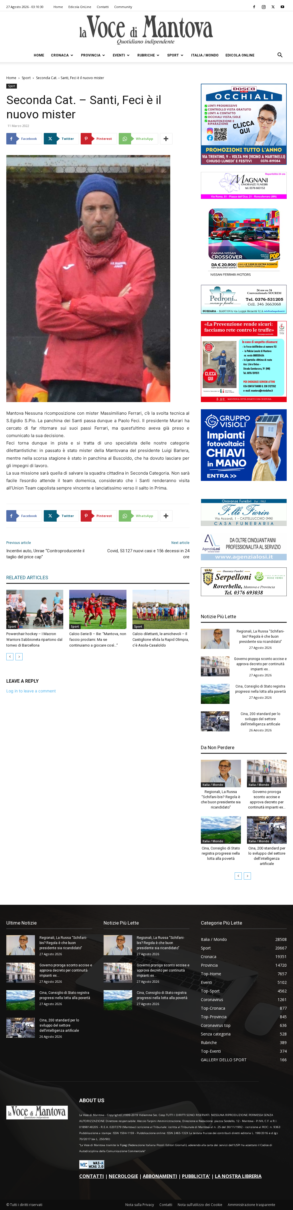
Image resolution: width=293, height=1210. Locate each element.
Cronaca (60, 55)
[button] (280, 55)
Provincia (90, 55)
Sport (173, 55)
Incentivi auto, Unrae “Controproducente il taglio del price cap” (45, 553)
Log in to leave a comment (31, 690)
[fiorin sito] (244, 524)
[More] (166, 138)
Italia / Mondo (205, 55)
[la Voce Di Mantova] (146, 30)
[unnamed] (244, 558)
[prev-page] (9, 656)
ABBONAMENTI (160, 1176)
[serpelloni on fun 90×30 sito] (244, 594)
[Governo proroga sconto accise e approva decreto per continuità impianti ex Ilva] (215, 666)
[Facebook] (254, 7)
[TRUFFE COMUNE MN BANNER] (244, 400)
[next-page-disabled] (19, 656)
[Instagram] (263, 7)
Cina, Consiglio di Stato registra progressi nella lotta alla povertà (221, 853)
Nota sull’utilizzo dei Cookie (200, 1204)
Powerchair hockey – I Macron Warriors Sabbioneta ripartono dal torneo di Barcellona (34, 639)
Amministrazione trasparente (251, 1204)
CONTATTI (91, 1176)
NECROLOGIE (123, 1176)
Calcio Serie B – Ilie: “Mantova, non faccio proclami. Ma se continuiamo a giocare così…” (97, 639)
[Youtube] (282, 7)
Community (123, 7)
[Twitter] (273, 7)
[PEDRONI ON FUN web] (244, 312)
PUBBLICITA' (196, 1176)
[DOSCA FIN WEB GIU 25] (244, 163)
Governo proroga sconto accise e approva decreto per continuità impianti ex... (260, 664)
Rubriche (146, 55)
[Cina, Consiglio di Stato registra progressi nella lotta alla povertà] (215, 694)
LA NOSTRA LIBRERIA (238, 1176)
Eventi (119, 55)
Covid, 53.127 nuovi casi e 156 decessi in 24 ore (148, 553)
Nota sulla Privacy (139, 1204)
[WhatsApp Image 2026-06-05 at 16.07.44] (244, 276)
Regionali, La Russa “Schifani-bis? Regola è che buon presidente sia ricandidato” (260, 636)
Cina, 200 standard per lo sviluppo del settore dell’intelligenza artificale (260, 719)
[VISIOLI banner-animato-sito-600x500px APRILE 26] (244, 479)
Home (58, 7)
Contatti (103, 7)
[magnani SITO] (244, 197)
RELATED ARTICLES (27, 577)
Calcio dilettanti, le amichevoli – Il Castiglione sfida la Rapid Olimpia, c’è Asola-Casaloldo (160, 639)
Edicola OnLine (79, 7)
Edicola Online (239, 55)
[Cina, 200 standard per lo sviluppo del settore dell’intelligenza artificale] (215, 721)
